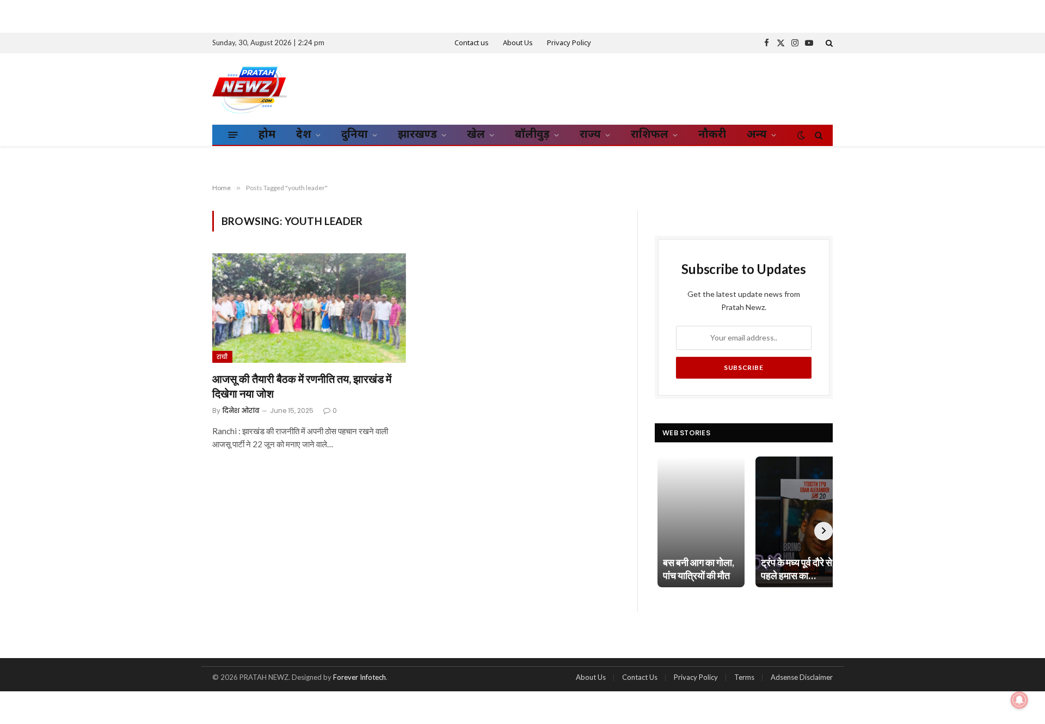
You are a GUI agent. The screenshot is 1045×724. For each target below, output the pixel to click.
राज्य (590, 135)
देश (303, 135)
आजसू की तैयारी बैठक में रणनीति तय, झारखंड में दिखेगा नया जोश (301, 386)
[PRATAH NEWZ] (249, 89)
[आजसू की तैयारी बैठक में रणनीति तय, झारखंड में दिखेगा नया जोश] (309, 307)
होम (267, 135)
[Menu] (233, 134)
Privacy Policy (569, 43)
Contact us (471, 43)
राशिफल (649, 135)
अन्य (757, 135)
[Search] (828, 43)
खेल (476, 135)
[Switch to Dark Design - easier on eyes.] (801, 135)
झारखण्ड (417, 135)
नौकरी (712, 135)
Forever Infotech (359, 677)
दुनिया (354, 135)
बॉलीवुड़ (532, 135)
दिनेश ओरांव (241, 410)
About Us (518, 43)
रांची (222, 356)
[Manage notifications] (1019, 700)
